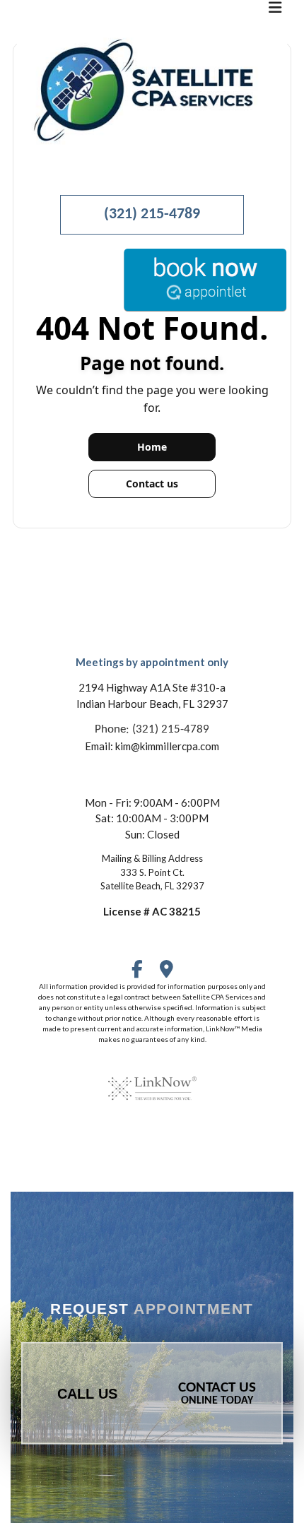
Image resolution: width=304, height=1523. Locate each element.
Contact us (152, 483)
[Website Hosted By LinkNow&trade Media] (152, 1080)
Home (152, 447)
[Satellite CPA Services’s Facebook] (137, 972)
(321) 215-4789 (152, 214)
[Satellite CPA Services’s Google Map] (166, 972)
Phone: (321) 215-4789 (152, 729)
